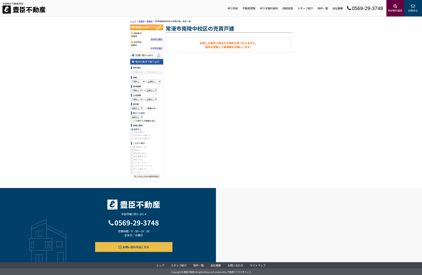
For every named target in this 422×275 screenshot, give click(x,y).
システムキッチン (143, 165)
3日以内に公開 (142, 135)
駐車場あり (140, 146)
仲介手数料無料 (269, 8)
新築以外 (152, 108)
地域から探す (146, 27)
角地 (137, 150)
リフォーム (140, 162)
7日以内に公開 (142, 138)
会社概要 (337, 8)
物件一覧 (322, 8)
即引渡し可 (140, 153)
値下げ (138, 159)
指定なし (138, 129)
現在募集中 (140, 156)
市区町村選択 (156, 39)
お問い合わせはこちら (136, 247)
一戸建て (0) (137, 72)
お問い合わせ (235, 265)
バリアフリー (141, 172)
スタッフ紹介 (305, 8)
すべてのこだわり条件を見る (147, 176)
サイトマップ (258, 265)
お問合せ (413, 10)
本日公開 (139, 132)
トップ (160, 265)
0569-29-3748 (367, 8)
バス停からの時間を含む (144, 120)
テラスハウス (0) (153, 72)
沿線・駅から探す (146, 55)
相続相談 (288, 8)
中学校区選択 (156, 48)
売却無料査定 (395, 10)
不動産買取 (249, 8)
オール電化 (140, 168)
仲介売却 (232, 8)
